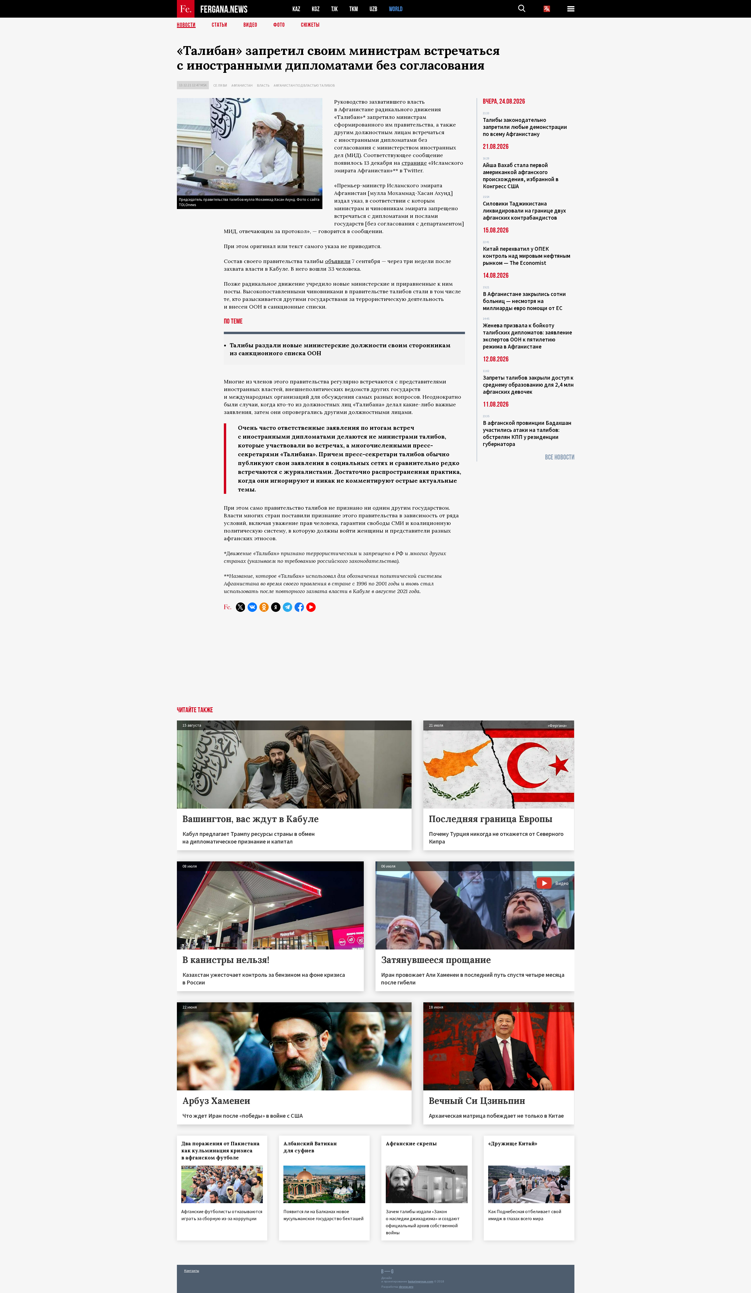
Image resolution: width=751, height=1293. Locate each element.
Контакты (191, 1270)
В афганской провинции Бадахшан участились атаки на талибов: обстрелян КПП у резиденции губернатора (527, 433)
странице (414, 162)
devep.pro (406, 1286)
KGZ (315, 9)
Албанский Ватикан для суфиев (310, 1147)
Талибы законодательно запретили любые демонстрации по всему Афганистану (525, 126)
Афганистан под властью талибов (304, 85)
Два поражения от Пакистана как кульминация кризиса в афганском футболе (220, 1150)
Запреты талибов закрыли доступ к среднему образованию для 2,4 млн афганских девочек (528, 384)
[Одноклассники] (264, 607)
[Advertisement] (375, 663)
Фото (279, 25)
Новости (186, 25)
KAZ (296, 9)
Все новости (559, 457)
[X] (240, 607)
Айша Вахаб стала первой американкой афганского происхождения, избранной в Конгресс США (521, 175)
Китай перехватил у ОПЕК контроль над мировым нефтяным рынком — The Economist (526, 255)
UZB (373, 9)
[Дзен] (275, 607)
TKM (353, 9)
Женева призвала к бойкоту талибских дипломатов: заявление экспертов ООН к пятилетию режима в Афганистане (527, 336)
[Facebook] (299, 607)
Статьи (219, 25)
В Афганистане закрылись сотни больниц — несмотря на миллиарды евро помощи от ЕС (524, 301)
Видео (250, 25)
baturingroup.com (420, 1281)
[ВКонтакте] (252, 607)
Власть (263, 85)
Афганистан (242, 85)
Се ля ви (220, 85)
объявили (338, 261)
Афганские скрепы (411, 1143)
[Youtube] (311, 607)
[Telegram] (287, 607)
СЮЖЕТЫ (310, 25)
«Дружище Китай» (512, 1143)
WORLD (395, 9)
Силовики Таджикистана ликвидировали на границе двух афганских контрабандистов (524, 210)
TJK (334, 9)
